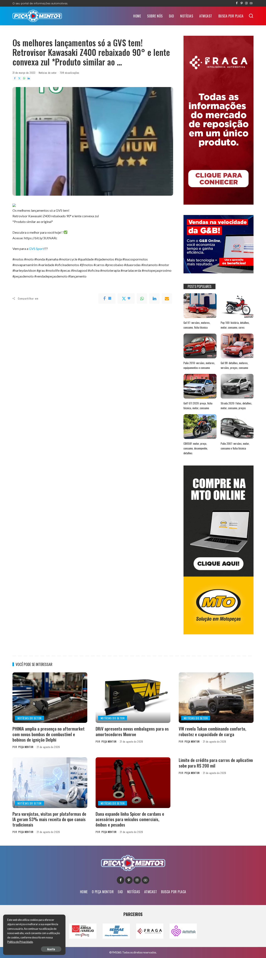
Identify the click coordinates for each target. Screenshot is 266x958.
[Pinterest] (241, 3)
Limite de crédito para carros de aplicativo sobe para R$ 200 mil (216, 763)
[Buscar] (251, 16)
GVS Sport (36, 249)
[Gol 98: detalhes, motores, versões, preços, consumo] (237, 346)
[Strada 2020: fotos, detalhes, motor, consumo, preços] (237, 386)
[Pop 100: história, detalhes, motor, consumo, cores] (237, 305)
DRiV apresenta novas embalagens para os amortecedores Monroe (132, 731)
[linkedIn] (154, 298)
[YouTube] (251, 3)
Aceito (51, 949)
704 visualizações (69, 72)
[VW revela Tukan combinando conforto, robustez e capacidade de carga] (216, 697)
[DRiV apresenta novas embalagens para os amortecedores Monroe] (133, 697)
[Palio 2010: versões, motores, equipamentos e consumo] (199, 346)
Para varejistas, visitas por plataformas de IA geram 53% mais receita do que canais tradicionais (49, 819)
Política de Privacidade (20, 941)
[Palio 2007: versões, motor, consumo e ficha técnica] (237, 426)
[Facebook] (236, 3)
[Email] (167, 298)
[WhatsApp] (24, 78)
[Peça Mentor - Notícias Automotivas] (37, 16)
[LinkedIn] (28, 78)
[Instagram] (246, 3)
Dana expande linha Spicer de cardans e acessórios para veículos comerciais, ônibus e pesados (130, 819)
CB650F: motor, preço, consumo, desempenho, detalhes (195, 448)
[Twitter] (19, 78)
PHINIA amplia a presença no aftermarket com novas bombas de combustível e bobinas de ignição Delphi (48, 734)
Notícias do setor (48, 72)
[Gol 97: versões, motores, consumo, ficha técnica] (199, 305)
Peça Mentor (25, 747)
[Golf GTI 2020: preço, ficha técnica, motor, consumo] (199, 386)
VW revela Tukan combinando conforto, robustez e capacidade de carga (212, 731)
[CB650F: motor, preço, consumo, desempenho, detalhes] (199, 426)
